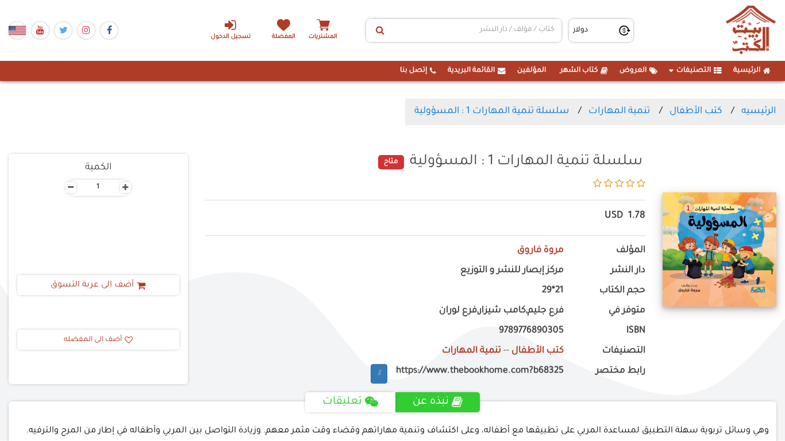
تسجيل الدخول (231, 37)
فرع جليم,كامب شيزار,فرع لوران (501, 311)
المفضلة (283, 37)
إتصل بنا (413, 71)
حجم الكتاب (622, 291)
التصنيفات (693, 71)
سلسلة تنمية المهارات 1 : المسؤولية (491, 111)
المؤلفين (531, 71)
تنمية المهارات (619, 111)
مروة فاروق (540, 251)
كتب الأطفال (695, 111)
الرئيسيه (758, 111)
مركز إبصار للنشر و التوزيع (512, 271)
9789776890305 (531, 331)
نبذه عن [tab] (431, 402)
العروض (633, 71)
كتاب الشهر (579, 71)
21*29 (553, 291)
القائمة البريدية (471, 71)
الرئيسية (746, 71)
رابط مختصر (620, 371)
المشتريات (323, 37)
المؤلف (630, 251)
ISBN (635, 331)
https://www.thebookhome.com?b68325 (480, 371)
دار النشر (628, 271)
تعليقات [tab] (342, 402)
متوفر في (627, 311)
